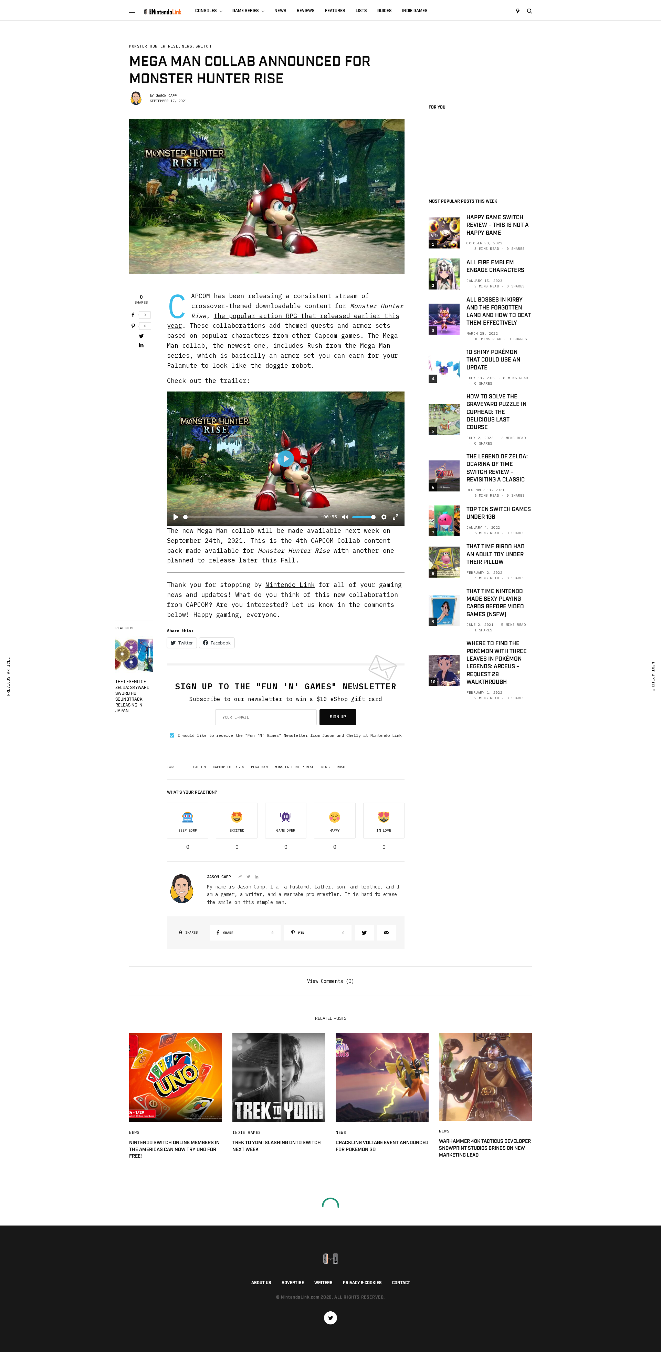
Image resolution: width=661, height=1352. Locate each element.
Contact (401, 1282)
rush (341, 767)
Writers (323, 1282)
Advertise (293, 1282)
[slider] (250, 517)
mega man (259, 767)
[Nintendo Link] (162, 11)
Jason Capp (166, 95)
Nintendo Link (290, 585)
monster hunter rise (294, 767)
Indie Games (246, 1132)
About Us (261, 1282)
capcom (199, 767)
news (325, 767)
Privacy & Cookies (362, 1282)
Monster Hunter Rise (153, 46)
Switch (203, 46)
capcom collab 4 (228, 767)
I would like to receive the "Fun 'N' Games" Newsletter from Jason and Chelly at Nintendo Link (290, 735)
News (187, 46)
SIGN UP (338, 717)
